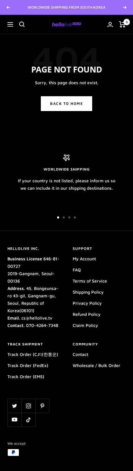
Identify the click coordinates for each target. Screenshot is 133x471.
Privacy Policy (87, 303)
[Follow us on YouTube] (14, 420)
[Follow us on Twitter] (14, 406)
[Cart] (122, 24)
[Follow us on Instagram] (28, 406)
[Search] (22, 24)
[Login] (110, 24)
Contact (80, 354)
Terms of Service (90, 280)
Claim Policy (85, 325)
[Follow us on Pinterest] (42, 406)
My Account (84, 258)
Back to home (66, 103)
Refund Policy (87, 314)
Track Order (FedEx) (27, 365)
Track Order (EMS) (25, 376)
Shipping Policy (88, 292)
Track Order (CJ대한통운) (32, 354)
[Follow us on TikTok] (28, 420)
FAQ (77, 269)
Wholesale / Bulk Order (96, 365)
